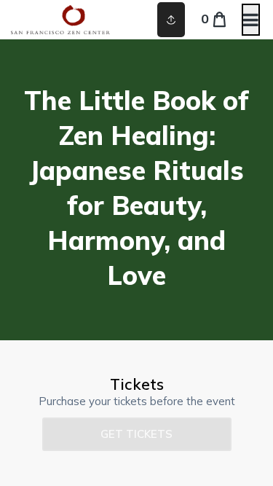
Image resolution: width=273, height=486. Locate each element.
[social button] (171, 19)
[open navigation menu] (251, 20)
